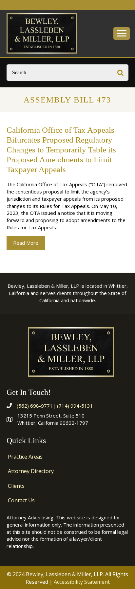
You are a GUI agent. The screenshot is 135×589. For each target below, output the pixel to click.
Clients (16, 485)
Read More (29, 242)
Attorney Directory (31, 471)
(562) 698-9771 (35, 405)
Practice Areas (25, 456)
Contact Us (21, 500)
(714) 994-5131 (75, 405)
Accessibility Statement (82, 581)
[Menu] (121, 33)
